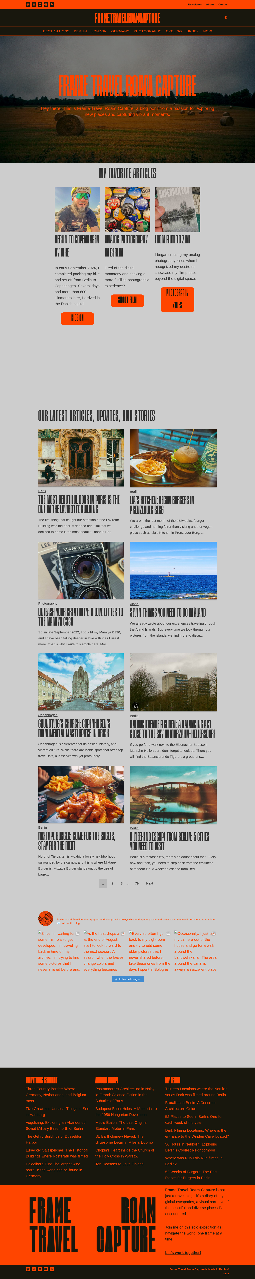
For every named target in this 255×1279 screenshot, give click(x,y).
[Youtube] (46, 4)
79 (137, 883)
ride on (77, 318)
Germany (120, 31)
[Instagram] (34, 4)
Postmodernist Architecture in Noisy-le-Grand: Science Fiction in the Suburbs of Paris (125, 1095)
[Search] (226, 17)
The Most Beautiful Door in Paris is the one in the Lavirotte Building (79, 505)
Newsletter (195, 4)
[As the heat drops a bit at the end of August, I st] (105, 952)
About (210, 4)
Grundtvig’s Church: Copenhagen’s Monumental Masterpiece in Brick (74, 729)
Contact (223, 4)
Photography (148, 31)
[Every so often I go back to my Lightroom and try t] (150, 952)
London (99, 31)
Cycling (174, 31)
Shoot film (127, 300)
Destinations (56, 31)
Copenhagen (47, 715)
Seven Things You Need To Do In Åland (168, 614)
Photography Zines (177, 299)
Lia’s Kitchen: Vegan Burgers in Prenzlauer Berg (162, 506)
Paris (42, 491)
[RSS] (52, 4)
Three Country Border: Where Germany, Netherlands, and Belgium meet (56, 1095)
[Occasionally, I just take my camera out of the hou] (195, 952)
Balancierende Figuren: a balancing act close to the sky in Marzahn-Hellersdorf (172, 730)
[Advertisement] (127, 373)
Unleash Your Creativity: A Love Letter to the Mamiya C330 (80, 618)
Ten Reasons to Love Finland (119, 1164)
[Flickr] (40, 4)
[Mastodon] (28, 4)
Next (149, 883)
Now (207, 31)
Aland (134, 604)
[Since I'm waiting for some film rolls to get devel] (59, 952)
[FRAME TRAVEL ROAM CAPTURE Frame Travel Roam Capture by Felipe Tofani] (127, 18)
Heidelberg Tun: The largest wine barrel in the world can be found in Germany (54, 1170)
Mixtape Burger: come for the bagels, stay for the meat (76, 842)
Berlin (80, 31)
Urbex (192, 31)
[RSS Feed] (52, 1269)
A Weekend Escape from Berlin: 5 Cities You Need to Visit (169, 842)
